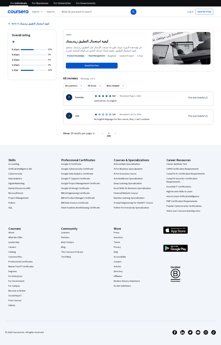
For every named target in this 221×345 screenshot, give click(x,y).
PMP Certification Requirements (181, 201)
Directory (118, 271)
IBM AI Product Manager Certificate (78, 198)
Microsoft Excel (15, 193)
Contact (117, 261)
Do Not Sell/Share (122, 286)
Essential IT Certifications (178, 186)
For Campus (14, 286)
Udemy (11, 305)
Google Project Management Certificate (80, 183)
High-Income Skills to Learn (179, 191)
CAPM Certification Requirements (182, 169)
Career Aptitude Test (176, 164)
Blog (63, 247)
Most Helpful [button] (113, 85)
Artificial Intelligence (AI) (20, 169)
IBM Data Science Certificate (74, 203)
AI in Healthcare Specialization (128, 178)
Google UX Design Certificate (75, 188)
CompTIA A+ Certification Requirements (185, 173)
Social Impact (14, 295)
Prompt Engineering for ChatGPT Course (133, 203)
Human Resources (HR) (19, 188)
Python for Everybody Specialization (131, 207)
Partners (65, 237)
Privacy (117, 247)
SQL (10, 207)
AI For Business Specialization (128, 169)
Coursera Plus (15, 257)
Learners (65, 232)
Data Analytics (15, 178)
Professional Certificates (20, 261)
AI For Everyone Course (125, 173)
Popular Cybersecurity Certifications (184, 206)
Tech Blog (66, 257)
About (11, 232)
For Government (16, 281)
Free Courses (15, 300)
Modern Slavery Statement (127, 281)
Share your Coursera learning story (183, 211)
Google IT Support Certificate (75, 178)
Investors (118, 237)
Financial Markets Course (126, 193)
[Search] (133, 12)
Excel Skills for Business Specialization (132, 188)
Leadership (13, 242)
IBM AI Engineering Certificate (75, 193)
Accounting (13, 164)
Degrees (12, 271)
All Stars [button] (92, 85)
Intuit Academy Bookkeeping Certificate (80, 207)
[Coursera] (18, 11)
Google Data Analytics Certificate (77, 173)
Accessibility (120, 257)
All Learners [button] (71, 85)
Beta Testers (67, 242)
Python (11, 203)
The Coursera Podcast (72, 252)
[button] (50, 12)
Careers (12, 247)
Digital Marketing (16, 183)
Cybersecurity (15, 173)
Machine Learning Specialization (129, 198)
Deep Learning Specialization (128, 183)
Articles (117, 266)
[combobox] (91, 12)
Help (116, 252)
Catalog (12, 252)
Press (116, 232)
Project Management (18, 198)
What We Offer (15, 237)
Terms (117, 242)
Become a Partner (17, 290)
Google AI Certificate (71, 164)
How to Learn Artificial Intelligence (182, 196)
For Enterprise (15, 276)
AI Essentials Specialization (127, 164)
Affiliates (118, 276)
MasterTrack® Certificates (21, 266)
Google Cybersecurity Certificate (77, 169)
